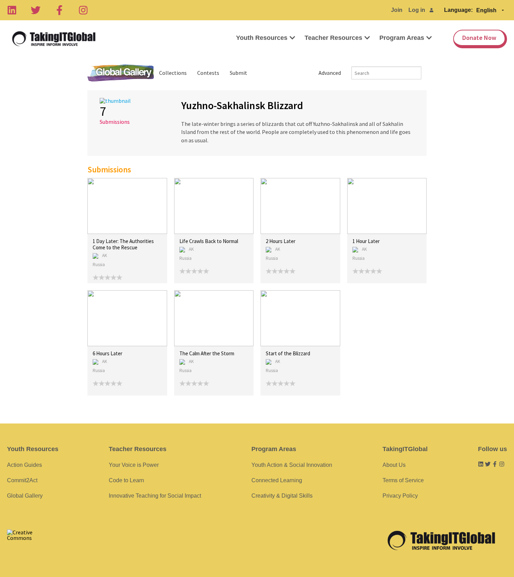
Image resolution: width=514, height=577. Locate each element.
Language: (458, 10)
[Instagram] (83, 10)
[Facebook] (59, 10)
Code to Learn (126, 480)
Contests (208, 72)
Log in (416, 10)
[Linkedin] (12, 10)
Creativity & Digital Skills (282, 496)
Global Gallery (120, 72)
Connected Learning (276, 480)
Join (396, 10)
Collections (173, 72)
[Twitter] (36, 10)
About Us (394, 465)
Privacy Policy (400, 496)
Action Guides (24, 465)
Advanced (330, 72)
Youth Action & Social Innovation (291, 465)
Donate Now (479, 38)
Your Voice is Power (134, 465)
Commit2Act (22, 480)
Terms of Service (403, 480)
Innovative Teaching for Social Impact (155, 496)
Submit (238, 72)
